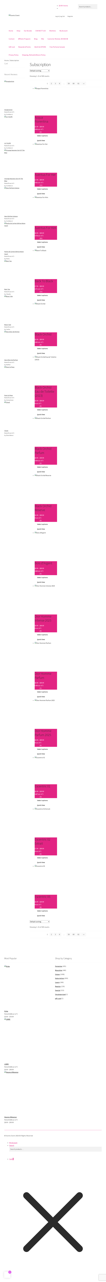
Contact (11, 39)
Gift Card (12, 47)
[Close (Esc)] (17, 1278)
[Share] (12, 1278)
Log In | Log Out (60, 16)
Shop (18, 31)
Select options (42, 136)
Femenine (58, 966)
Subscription (59, 978)
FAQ (42, 39)
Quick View (41, 140)
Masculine (58, 970)
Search (11, 1145)
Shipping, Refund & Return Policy (33, 55)
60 (73, 83)
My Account (64, 31)
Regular (58, 986)
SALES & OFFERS (40, 47)
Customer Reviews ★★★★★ (58, 39)
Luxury (57, 982)
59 (69, 83)
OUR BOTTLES (40, 31)
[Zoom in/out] (2, 1278)
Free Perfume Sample (57, 47)
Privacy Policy (13, 55)
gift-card (58, 998)
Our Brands (28, 31)
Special (57, 990)
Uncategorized (60, 994)
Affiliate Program (24, 39)
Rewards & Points (24, 47)
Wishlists (52, 31)
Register (70, 16)
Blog (35, 39)
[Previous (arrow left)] (2, 1281)
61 (78, 83)
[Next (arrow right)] (7, 1281)
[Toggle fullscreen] (7, 1278)
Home (11, 31)
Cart (11, 1159)
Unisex (57, 974)
